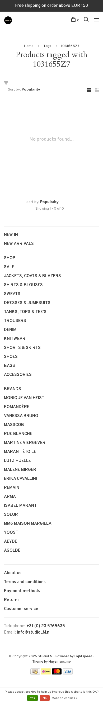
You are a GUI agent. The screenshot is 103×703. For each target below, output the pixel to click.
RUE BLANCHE (18, 434)
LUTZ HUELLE (17, 461)
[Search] (87, 20)
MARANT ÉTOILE (20, 452)
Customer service (21, 609)
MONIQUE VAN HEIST (24, 398)
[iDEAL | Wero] (46, 673)
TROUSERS (15, 321)
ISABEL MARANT (20, 505)
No (45, 698)
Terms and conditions (25, 582)
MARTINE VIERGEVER (24, 443)
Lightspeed (83, 656)
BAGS (9, 366)
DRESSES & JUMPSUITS (27, 303)
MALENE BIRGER (20, 470)
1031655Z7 (70, 46)
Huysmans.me (60, 662)
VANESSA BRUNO (21, 416)
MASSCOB (14, 425)
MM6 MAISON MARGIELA (28, 523)
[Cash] (35, 673)
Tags (47, 46)
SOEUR (11, 514)
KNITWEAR (14, 339)
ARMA (10, 496)
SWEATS (12, 294)
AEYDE (10, 541)
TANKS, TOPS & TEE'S (25, 312)
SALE (9, 267)
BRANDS (12, 389)
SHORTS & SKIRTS (22, 348)
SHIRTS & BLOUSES (23, 285)
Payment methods (22, 591)
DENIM (10, 330)
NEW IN (11, 235)
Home (29, 46)
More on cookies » (64, 698)
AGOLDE (12, 550)
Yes (32, 698)
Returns (12, 600)
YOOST (11, 532)
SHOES (11, 357)
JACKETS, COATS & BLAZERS (32, 276)
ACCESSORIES (18, 375)
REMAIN (11, 487)
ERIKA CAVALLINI (20, 479)
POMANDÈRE (16, 407)
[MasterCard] (57, 673)
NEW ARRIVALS (19, 244)
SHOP (9, 258)
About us (12, 573)
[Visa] (68, 673)
